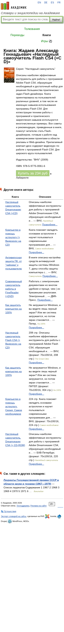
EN (39, 2)
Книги (46, 35)
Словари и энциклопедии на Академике (30, 13)
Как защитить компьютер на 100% (13, 309)
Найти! (56, 19)
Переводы (17, 35)
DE (45, 2)
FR (58, 2)
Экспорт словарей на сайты (13, 516)
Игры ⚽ (46, 41)
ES (52, 2)
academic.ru (13, 6)
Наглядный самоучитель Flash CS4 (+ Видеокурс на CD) (13, 340)
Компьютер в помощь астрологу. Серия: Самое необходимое (13, 406)
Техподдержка (23, 506)
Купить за (32, 173)
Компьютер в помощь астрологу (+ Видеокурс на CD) (13, 237)
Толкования (32, 28)
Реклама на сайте (38, 506)
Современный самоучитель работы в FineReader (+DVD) (13, 289)
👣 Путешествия (8, 511)
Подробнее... (49, 224)
